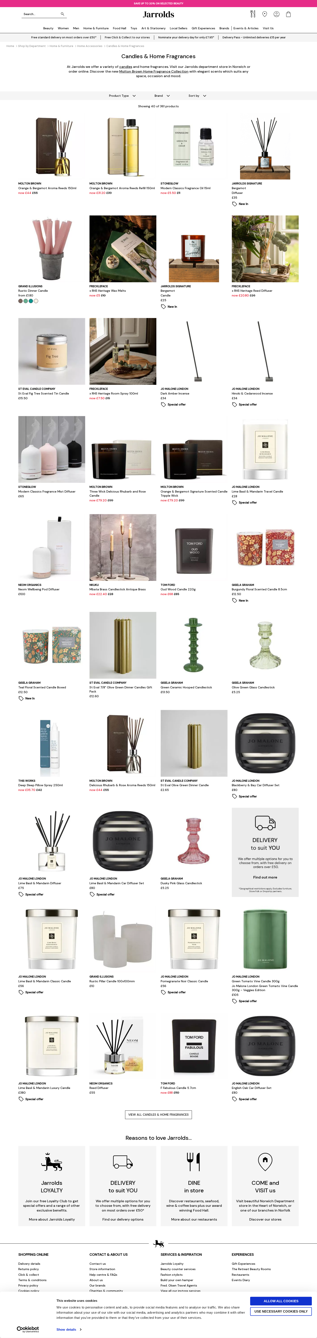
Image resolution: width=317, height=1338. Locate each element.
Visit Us (268, 28)
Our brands (97, 1285)
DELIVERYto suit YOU (123, 1186)
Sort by (194, 96)
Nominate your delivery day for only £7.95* (186, 37)
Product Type (119, 96)
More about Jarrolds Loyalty (52, 1219)
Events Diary (241, 1280)
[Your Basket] (288, 14)
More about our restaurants (194, 1219)
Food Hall (119, 28)
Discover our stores (265, 1219)
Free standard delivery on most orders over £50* (63, 37)
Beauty (48, 28)
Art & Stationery (153, 28)
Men (76, 28)
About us (96, 1280)
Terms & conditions (32, 1280)
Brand (159, 96)
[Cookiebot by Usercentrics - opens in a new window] (28, 1329)
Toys (133, 28)
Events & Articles (246, 28)
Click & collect (28, 1275)
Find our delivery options (122, 1219)
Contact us (97, 1264)
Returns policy (28, 1269)
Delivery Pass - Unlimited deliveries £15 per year (254, 37)
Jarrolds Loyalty (172, 1264)
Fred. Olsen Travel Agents (179, 1285)
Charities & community (106, 1291)
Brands (224, 28)
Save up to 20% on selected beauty (158, 3)
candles (125, 66)
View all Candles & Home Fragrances (158, 1115)
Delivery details (29, 1264)
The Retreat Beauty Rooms (251, 1269)
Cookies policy (28, 1291)
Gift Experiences (203, 28)
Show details (66, 1329)
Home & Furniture (96, 28)
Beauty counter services (178, 1269)
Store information (102, 1269)
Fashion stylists (172, 1275)
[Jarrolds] (158, 14)
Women (63, 28)
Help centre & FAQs (103, 1275)
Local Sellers (178, 28)
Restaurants (240, 1275)
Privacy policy (28, 1285)
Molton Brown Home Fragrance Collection (153, 71)
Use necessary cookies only (281, 1311)
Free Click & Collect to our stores (127, 37)
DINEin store (194, 1186)
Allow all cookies (281, 1301)
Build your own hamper (177, 1280)
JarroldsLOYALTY (52, 1186)
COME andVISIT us (265, 1186)
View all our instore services (181, 1291)
